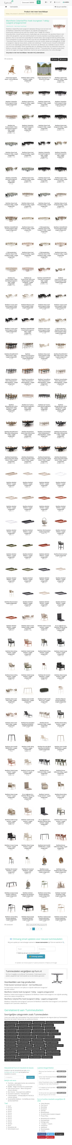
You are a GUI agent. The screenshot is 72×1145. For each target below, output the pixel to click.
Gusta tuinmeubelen (40, 1045)
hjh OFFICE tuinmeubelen (11, 1054)
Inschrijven (30, 1077)
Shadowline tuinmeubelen (53, 1051)
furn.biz (10, 1123)
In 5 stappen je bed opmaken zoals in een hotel (52, 1088)
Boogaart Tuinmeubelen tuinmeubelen (15, 1048)
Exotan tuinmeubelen (25, 1039)
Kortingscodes (45, 1122)
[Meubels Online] (5, 6)
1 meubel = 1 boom (46, 1124)
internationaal (25, 1094)
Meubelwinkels (45, 1112)
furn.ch (10, 1118)
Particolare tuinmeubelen (11, 1039)
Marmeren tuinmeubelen (24, 1031)
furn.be (10, 1108)
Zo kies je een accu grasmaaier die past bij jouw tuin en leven (52, 1093)
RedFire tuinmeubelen (22, 1042)
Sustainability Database (14, 1099)
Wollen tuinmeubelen (54, 1034)
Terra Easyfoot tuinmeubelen (12, 1060)
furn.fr (9, 1106)
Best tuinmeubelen (10, 1057)
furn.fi (9, 1125)
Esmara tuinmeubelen (22, 1025)
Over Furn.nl (44, 1105)
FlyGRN (10, 1086)
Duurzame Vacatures (14, 1094)
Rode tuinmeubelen (10, 1042)
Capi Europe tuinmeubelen (37, 1042)
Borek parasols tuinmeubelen (39, 1034)
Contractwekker (12, 1095)
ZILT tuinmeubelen (10, 1025)
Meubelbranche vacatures (48, 1118)
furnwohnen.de (12, 1127)
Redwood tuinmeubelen (11, 1022)
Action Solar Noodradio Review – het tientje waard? (52, 1077)
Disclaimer (44, 1109)
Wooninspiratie (45, 1129)
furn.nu (10, 1113)
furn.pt (10, 1122)
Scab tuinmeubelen (47, 1057)
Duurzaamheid (45, 1120)
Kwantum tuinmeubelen (11, 1034)
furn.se (10, 1116)
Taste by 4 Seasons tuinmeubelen (27, 1037)
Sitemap (43, 1110)
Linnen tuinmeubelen (39, 1022)
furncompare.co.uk (13, 1129)
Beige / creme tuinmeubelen (49, 1048)
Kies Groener (11, 1092)
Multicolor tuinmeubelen (51, 1031)
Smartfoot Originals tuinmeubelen (54, 1022)
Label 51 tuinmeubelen (51, 1042)
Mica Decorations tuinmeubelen (55, 1045)
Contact (43, 1131)
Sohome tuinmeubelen (11, 1037)
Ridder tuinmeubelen (10, 1031)
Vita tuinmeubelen (49, 1028)
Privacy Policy (44, 1116)
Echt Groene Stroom (14, 1088)
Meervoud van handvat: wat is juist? (52, 1072)
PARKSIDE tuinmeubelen (11, 1028)
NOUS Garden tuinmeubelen (25, 1045)
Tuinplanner (44, 1125)
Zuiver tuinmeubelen (35, 1057)
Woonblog (44, 1107)
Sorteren (63, 59)
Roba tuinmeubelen (10, 1051)
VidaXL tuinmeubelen (47, 1025)
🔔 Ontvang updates (36, 956)
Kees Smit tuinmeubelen (25, 1022)
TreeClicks (11, 1083)
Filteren (55, 59)
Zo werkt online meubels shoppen (50, 1114)
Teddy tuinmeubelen (35, 1025)
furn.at (10, 1111)
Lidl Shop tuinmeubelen (38, 1051)
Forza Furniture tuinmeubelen (52, 1039)
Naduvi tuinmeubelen (24, 1034)
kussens (27, 34)
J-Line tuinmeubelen (38, 1028)
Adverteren (44, 1127)
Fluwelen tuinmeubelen (39, 1054)
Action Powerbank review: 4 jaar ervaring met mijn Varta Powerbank (52, 1083)
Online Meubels (45, 1103)
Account (57, 2)
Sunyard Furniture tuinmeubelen (46, 1037)
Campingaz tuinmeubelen (33, 1048)
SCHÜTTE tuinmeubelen (25, 1028)
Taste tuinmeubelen (38, 1039)
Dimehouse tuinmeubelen (53, 1054)
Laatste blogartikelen (45, 1068)
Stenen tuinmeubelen (10, 1045)
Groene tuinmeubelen (25, 1054)
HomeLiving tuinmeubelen (23, 1051)
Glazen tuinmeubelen (22, 1057)
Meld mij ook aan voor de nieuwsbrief (29, 953)
